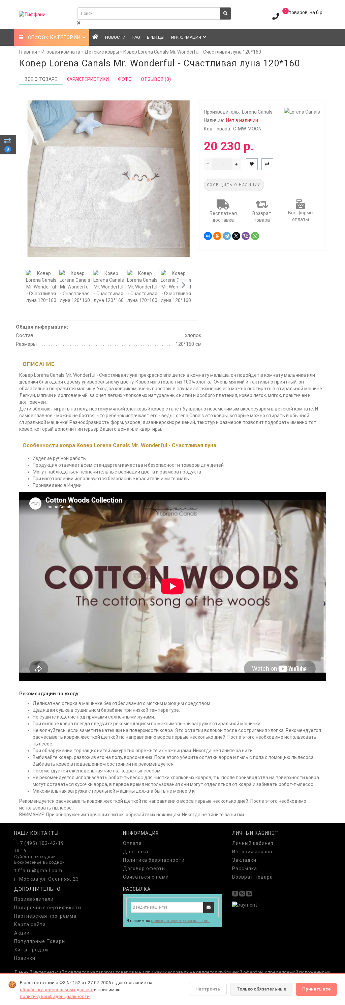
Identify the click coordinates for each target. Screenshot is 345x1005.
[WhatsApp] (255, 236)
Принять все (316, 989)
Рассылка (244, 868)
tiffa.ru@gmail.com (38, 870)
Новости (115, 37)
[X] (236, 236)
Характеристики (87, 79)
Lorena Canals (257, 112)
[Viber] (246, 236)
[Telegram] (227, 236)
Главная (28, 52)
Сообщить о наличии (234, 185)
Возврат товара (261, 217)
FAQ (136, 37)
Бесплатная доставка (223, 217)
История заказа (252, 851)
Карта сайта (30, 924)
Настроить (207, 989)
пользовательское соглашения (180, 920)
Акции (22, 933)
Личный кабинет (253, 843)
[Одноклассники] (217, 236)
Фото (125, 79)
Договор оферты (144, 868)
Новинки (24, 958)
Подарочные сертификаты (48, 907)
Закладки (244, 860)
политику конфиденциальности (55, 996)
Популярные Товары (40, 941)
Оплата (132, 843)
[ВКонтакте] (208, 236)
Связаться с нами (146, 877)
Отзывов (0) (156, 79)
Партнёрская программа (45, 916)
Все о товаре (41, 79)
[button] (184, 285)
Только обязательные (261, 989)
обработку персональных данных (56, 989)
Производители (34, 899)
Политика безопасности (154, 860)
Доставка (135, 851)
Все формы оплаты (300, 216)
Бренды (155, 37)
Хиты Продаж (31, 949)
